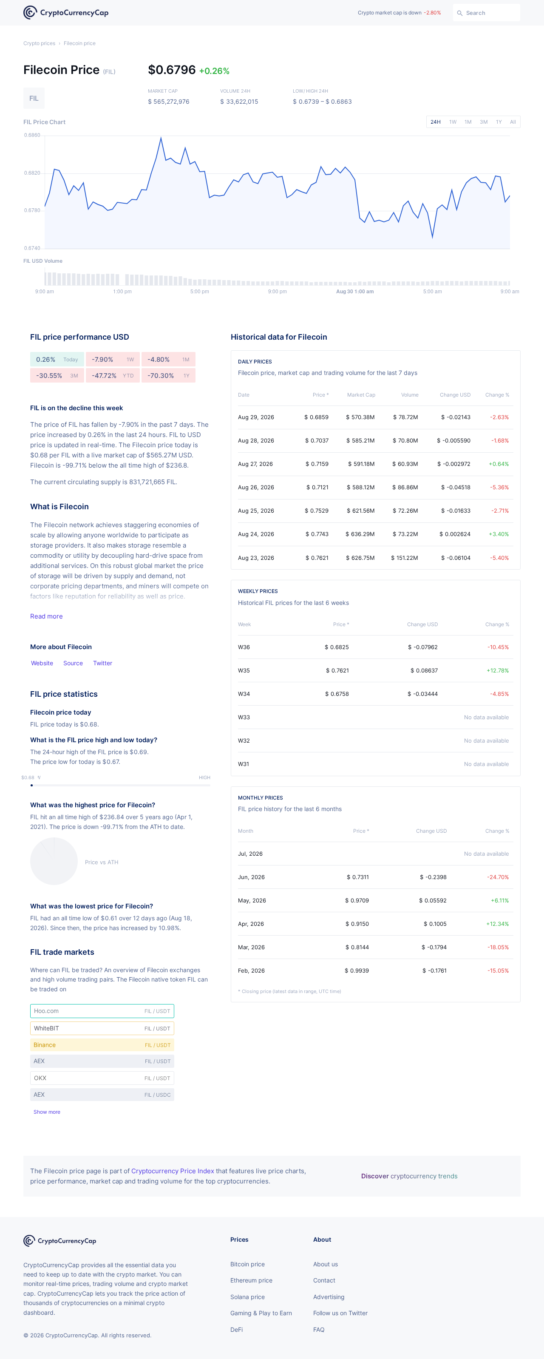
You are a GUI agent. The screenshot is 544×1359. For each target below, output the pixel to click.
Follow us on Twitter (340, 1312)
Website (42, 663)
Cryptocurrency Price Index (172, 1171)
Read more (46, 616)
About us (325, 1264)
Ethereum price (251, 1280)
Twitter (102, 663)
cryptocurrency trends (409, 1176)
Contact (324, 1280)
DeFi (236, 1329)
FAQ (319, 1329)
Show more (47, 1112)
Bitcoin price (247, 1264)
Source (73, 663)
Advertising (329, 1296)
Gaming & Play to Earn (261, 1312)
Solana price (247, 1296)
